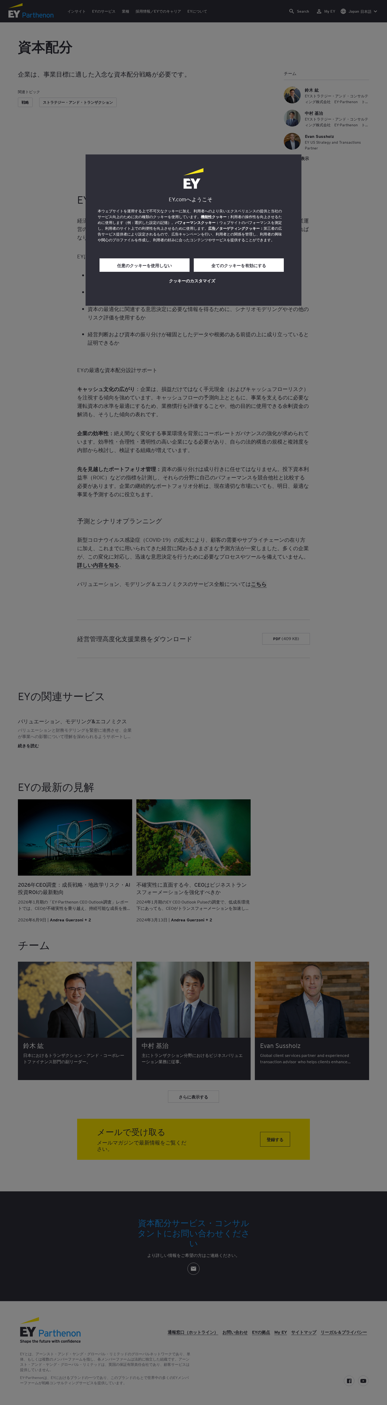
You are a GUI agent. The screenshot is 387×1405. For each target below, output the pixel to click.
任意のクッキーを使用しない (144, 265)
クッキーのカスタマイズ (192, 280)
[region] (193, 230)
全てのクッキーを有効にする (238, 265)
